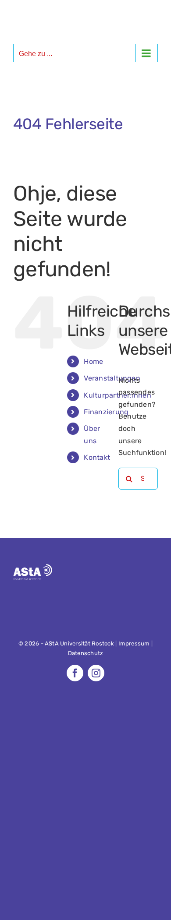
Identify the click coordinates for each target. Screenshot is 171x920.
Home (93, 361)
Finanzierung (106, 412)
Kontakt (97, 457)
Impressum (134, 643)
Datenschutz (85, 653)
